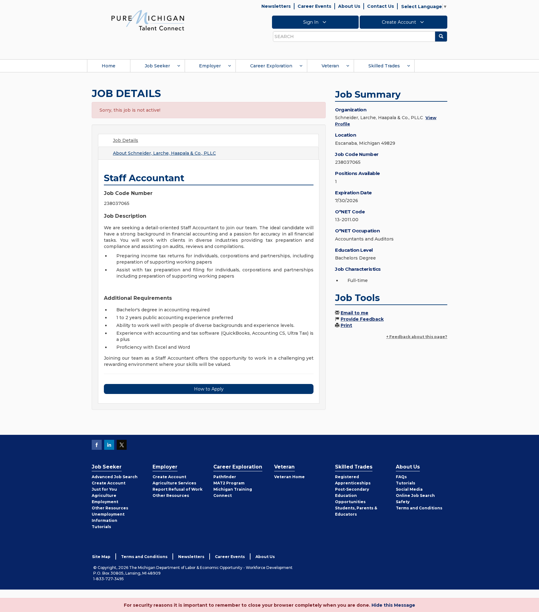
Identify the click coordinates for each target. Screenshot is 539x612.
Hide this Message (393, 605)
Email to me (354, 313)
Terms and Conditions (419, 508)
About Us (349, 6)
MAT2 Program (229, 483)
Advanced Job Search (115, 476)
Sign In (311, 22)
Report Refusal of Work (177, 489)
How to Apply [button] (209, 389)
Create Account (399, 22)
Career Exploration (271, 66)
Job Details (125, 140)
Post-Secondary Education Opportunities (352, 495)
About (164, 153)
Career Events (314, 6)
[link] (147, 20)
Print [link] (346, 325)
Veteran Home (289, 476)
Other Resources (110, 508)
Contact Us (380, 6)
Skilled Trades (384, 66)
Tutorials (101, 526)
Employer (210, 66)
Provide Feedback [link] (362, 319)
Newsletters (276, 6)
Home (108, 66)
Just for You (104, 489)
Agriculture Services (174, 483)
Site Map (101, 556)
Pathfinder (224, 476)
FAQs (401, 476)
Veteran (330, 66)
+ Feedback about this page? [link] (416, 336)
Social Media (409, 489)
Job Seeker (157, 66)
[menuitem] (108, 66)
